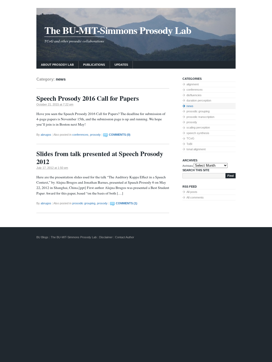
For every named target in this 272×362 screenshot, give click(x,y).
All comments (195, 197)
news (189, 106)
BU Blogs (42, 237)
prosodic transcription (200, 116)
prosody (95, 134)
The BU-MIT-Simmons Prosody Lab (117, 30)
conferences (80, 134)
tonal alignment (196, 149)
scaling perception (198, 127)
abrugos (46, 134)
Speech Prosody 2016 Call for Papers (87, 98)
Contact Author (124, 237)
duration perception (198, 100)
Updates (121, 64)
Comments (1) (126, 203)
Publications (94, 64)
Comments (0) (119, 134)
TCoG (190, 138)
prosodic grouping (83, 203)
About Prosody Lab (57, 64)
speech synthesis (197, 133)
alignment (192, 84)
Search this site (195, 170)
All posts (191, 191)
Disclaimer (106, 237)
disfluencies (194, 95)
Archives (187, 165)
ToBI (189, 143)
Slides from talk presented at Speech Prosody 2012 (99, 157)
